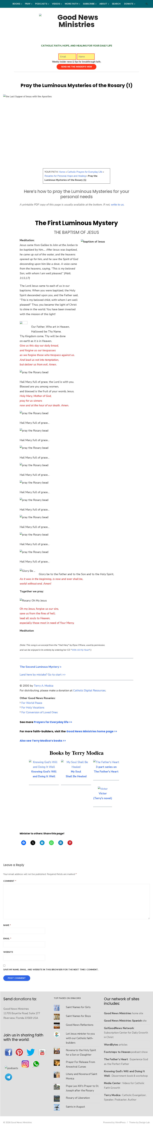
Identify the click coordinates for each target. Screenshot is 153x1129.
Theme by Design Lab (139, 1122)
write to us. (117, 204)
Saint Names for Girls (78, 1007)
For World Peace (31, 703)
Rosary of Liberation (78, 1098)
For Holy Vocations (32, 707)
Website (8, 952)
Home (62, 171)
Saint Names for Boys (78, 1016)
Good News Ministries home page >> (91, 731)
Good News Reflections (79, 1025)
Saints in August (75, 1106)
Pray (27, 3)
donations (22, 999)
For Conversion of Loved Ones (39, 712)
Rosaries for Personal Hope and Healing (65, 175)
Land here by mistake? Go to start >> (43, 674)
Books (16, 3)
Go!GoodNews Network (119, 1028)
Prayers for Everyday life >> (53, 722)
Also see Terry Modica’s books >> (43, 740)
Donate (128, 3)
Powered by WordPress (114, 1122)
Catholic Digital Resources (89, 690)
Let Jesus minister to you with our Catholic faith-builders (80, 1038)
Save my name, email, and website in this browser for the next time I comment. (50, 969)
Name (7, 925)
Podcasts (41, 3)
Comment (9, 881)
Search (116, 3)
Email (7, 938)
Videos (56, 3)
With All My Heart (80, 649)
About (103, 3)
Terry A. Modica (43, 685)
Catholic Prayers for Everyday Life (84, 171)
